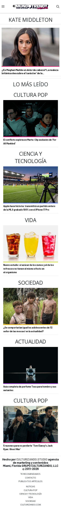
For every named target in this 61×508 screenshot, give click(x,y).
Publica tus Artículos (30, 481)
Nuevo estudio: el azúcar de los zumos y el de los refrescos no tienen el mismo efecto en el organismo (28, 269)
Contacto (30, 477)
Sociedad (31, 501)
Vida (30, 497)
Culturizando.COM (30, 504)
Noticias (30, 486)
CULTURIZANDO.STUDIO (31, 459)
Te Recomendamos (30, 473)
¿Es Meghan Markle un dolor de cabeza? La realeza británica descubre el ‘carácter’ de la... (30, 71)
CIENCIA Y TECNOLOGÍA (30, 493)
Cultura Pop (30, 490)
